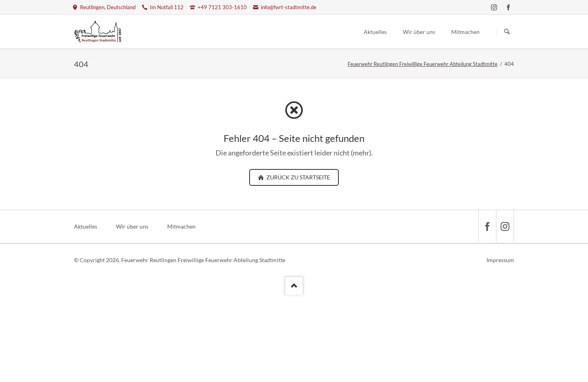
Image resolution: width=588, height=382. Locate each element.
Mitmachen (181, 226)
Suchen (507, 32)
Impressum (500, 260)
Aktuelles (85, 226)
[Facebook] (508, 7)
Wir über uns (132, 226)
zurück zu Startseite (297, 177)
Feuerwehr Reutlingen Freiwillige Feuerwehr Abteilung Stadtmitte (423, 64)
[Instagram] (494, 7)
